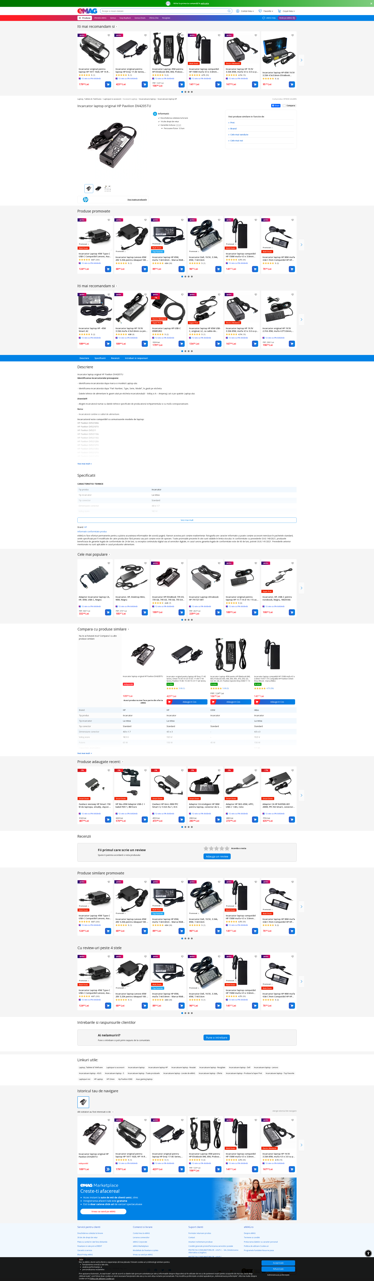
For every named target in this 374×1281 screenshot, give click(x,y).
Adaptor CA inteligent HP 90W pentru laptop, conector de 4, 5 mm (205, 805)
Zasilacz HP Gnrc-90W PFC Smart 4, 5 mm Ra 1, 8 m (165, 805)
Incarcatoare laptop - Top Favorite (280, 1073)
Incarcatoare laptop (147, 99)
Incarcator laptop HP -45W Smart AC (92, 329)
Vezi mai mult (84, 464)
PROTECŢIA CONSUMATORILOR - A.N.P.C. (205, 1257)
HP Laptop (98, 1079)
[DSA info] (116, 26)
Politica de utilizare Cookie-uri (256, 1246)
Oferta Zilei (154, 18)
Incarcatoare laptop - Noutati (184, 1067)
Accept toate (278, 1263)
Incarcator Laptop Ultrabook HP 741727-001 (204, 598)
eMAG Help (271, 18)
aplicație (205, 3)
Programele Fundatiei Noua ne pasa (259, 1250)
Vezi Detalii (108, 1169)
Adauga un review (217, 856)
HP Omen (111, 1079)
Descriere (84, 358)
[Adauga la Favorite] (109, 35)
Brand (233, 128)
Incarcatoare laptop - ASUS (90, 1073)
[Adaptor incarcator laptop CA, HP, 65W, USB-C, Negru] (95, 576)
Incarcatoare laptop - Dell (239, 1067)
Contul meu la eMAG (141, 1233)
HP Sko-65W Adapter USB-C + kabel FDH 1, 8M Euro (130, 805)
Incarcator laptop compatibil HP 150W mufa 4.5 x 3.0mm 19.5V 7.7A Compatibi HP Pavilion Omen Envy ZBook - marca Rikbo (204, 70)
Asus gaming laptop (144, 1079)
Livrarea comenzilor (141, 1237)
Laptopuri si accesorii (112, 99)
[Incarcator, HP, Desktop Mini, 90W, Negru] (131, 576)
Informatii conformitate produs (92, 531)
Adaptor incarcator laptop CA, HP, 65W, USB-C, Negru (94, 598)
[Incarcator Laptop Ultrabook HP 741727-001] (205, 576)
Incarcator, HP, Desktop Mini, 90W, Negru (130, 598)
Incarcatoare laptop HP (167, 99)
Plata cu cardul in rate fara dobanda (92, 1242)
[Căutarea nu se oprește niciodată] (87, 11)
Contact (191, 1237)
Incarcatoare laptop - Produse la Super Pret (244, 1073)
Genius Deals (140, 18)
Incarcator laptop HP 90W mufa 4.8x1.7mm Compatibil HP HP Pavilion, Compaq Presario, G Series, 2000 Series (279, 258)
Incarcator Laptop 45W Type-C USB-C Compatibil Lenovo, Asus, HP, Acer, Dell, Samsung (95, 255)
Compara (291, 105)
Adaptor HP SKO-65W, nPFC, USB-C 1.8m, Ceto (240, 805)
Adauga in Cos (108, 84)
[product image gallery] (113, 145)
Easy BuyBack (125, 18)
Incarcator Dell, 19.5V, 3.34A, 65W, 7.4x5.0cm (203, 258)
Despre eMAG (250, 1233)
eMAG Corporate (140, 1242)
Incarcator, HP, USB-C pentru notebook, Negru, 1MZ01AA (277, 598)
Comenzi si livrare (142, 1227)
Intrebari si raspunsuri (136, 358)
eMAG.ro (248, 1227)
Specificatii (100, 358)
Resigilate (166, 18)
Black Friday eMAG (85, 1254)
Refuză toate (278, 1269)
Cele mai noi (236, 140)
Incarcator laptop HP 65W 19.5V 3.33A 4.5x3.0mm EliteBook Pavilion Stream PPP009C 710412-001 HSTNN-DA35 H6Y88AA (279, 74)
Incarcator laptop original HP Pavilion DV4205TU (143, 676)
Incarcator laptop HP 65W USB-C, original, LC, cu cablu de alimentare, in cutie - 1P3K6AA (205, 329)
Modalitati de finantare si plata (145, 1250)
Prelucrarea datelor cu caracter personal (261, 1242)
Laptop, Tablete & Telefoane (89, 99)
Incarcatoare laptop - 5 (114, 1073)
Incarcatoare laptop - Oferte (210, 1073)
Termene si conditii (252, 1237)
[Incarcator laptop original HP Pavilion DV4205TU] (95, 1133)
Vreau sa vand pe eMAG (103, 1211)
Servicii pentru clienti (88, 1227)
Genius (113, 18)
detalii (178, 125)
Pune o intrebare (216, 1037)
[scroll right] (301, 60)
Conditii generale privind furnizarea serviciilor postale (210, 1246)
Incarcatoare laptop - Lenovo (266, 1067)
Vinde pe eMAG (285, 18)
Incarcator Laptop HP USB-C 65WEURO (166, 329)
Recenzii (115, 358)
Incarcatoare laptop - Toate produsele (144, 1073)
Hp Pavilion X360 (125, 1079)
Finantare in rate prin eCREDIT (89, 1246)
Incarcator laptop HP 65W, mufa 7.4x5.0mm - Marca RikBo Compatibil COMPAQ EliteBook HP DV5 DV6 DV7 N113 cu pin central (168, 258)
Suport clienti (195, 1227)
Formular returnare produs (199, 1233)
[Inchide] (371, 3)
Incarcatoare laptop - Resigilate (212, 1067)
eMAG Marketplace (141, 1246)
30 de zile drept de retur (87, 1237)
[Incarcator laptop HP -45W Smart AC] (95, 308)
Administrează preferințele (278, 1275)
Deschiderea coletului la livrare (90, 1233)
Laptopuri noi (84, 1079)
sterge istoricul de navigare (284, 1111)
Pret (232, 122)
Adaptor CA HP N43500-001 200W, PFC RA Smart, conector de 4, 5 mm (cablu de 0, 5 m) (278, 805)
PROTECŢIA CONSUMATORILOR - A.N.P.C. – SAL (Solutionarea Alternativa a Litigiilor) (213, 1251)
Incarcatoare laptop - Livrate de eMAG (179, 1073)
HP (85, 527)
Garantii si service (84, 1250)
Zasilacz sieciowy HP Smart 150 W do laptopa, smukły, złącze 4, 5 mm (95, 805)
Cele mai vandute (239, 134)
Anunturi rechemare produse (200, 1242)
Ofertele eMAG (100, 18)
